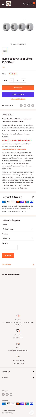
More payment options (18, 99)
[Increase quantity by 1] (23, 80)
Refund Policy (6, 264)
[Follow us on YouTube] (11, 394)
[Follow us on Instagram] (7, 394)
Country (4, 224)
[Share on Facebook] (21, 105)
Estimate (8, 255)
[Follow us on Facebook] (3, 394)
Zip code (5, 243)
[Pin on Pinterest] (25, 105)
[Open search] (24, 4)
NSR (3, 67)
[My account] (28, 4)
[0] (32, 4)
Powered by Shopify (7, 412)
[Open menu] (3, 4)
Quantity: (5, 80)
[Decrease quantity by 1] (11, 80)
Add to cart (18, 88)
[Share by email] (32, 105)
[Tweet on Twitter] (28, 105)
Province (5, 234)
